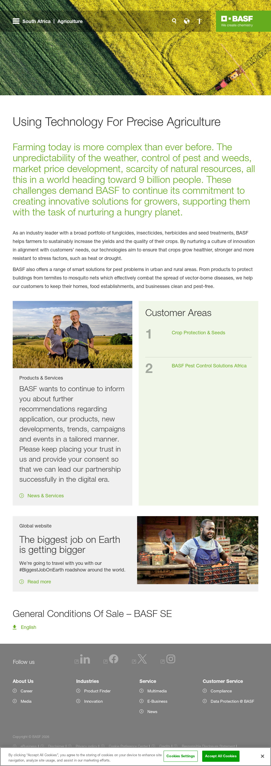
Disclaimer (56, 746)
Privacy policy (86, 746)
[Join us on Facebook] (111, 662)
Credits (164, 746)
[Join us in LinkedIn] (82, 662)
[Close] (262, 756)
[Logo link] (237, 21)
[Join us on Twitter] (139, 662)
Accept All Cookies (220, 756)
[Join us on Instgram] (168, 662)
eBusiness (29, 746)
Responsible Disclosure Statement (208, 746)
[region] (135, 756)
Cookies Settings (180, 756)
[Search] (174, 21)
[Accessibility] (199, 21)
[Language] (187, 21)
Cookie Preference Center (128, 746)
